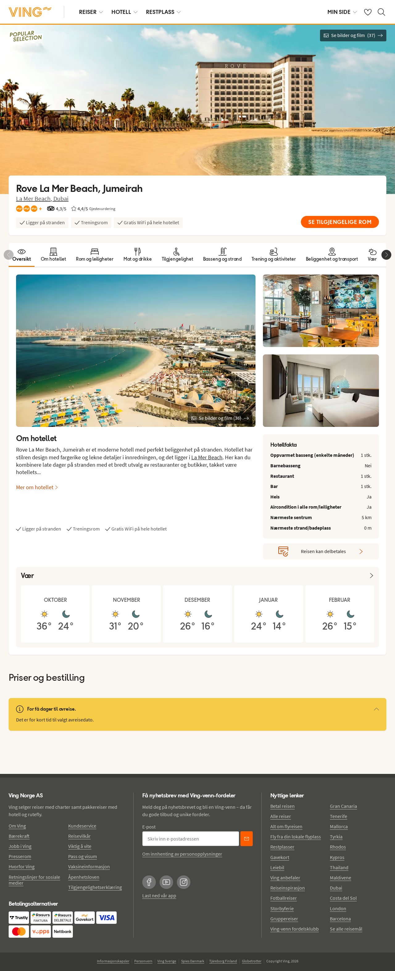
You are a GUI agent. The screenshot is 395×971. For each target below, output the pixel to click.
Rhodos (338, 847)
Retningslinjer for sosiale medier (34, 880)
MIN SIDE (339, 11)
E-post (149, 827)
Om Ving (17, 826)
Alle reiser (280, 816)
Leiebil (277, 867)
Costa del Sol (343, 898)
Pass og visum (82, 856)
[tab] (22, 255)
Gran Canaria (343, 806)
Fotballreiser (283, 898)
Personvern (143, 961)
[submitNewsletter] (246, 838)
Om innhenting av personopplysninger (182, 854)
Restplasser (282, 847)
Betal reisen (282, 806)
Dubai (61, 198)
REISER (88, 11)
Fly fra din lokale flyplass (295, 836)
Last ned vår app (159, 895)
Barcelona (340, 918)
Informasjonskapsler (113, 961)
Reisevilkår (79, 836)
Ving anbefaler (285, 877)
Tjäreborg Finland (223, 961)
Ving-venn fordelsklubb (294, 929)
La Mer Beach (206, 457)
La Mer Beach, (34, 198)
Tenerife (338, 816)
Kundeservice (82, 826)
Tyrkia (336, 836)
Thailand (339, 867)
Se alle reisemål (346, 929)
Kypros (337, 857)
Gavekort (279, 857)
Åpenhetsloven (83, 877)
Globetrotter (251, 961)
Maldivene (340, 877)
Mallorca (339, 826)
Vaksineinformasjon (89, 866)
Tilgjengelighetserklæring (95, 887)
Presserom (20, 856)
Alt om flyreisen (286, 826)
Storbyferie (282, 908)
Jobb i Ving (20, 846)
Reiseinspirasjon (287, 888)
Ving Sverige (166, 961)
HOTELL (121, 11)
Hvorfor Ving (22, 866)
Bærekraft (19, 836)
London (338, 908)
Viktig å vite (79, 846)
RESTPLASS (160, 11)
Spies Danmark (192, 961)
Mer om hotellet (34, 487)
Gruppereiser (284, 918)
